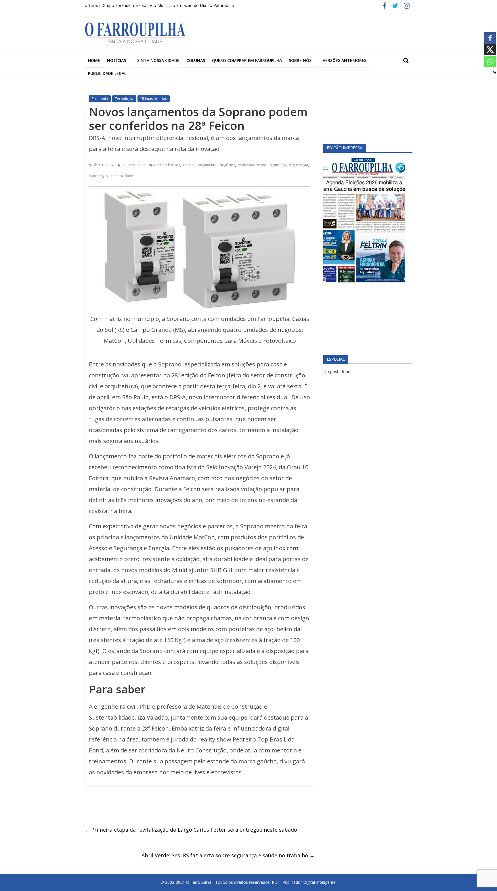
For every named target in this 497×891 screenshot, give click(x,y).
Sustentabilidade (119, 175)
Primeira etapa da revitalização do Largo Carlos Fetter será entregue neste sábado (191, 829)
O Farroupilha (134, 164)
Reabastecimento (252, 164)
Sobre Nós (300, 60)
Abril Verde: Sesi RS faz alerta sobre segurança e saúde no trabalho (228, 855)
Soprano (96, 175)
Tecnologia (124, 98)
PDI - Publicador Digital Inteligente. (304, 882)
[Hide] (494, 72)
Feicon (188, 164)
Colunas (195, 60)
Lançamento (206, 164)
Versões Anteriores (344, 60)
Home (94, 60)
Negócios (227, 164)
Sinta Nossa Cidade (158, 60)
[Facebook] (490, 38)
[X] (490, 49)
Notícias (116, 60)
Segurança (277, 164)
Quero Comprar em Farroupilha (247, 60)
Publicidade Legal (107, 73)
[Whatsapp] (490, 61)
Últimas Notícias (153, 98)
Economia (100, 98)
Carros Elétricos (167, 164)
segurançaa (298, 164)
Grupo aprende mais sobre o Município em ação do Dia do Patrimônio (168, 5)
